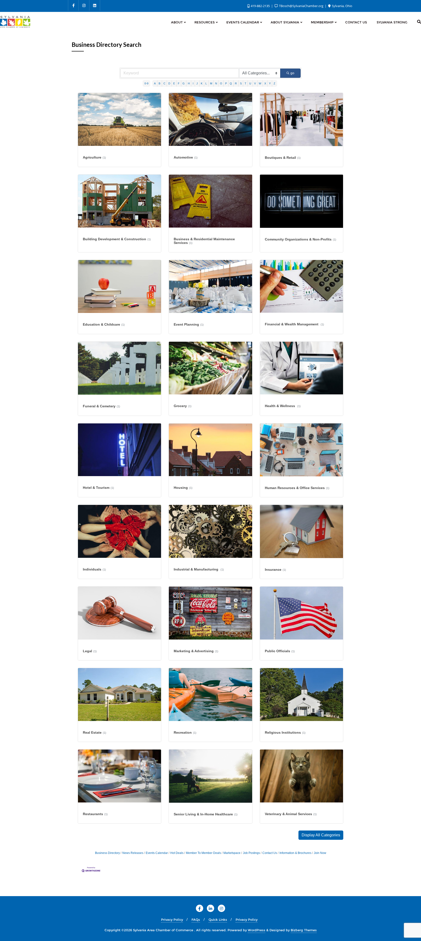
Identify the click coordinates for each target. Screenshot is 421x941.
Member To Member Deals (203, 853)
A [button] (155, 83)
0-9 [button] (146, 83)
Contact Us (269, 853)
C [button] (164, 83)
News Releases (132, 853)
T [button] (245, 83)
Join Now (320, 853)
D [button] (169, 83)
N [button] (216, 83)
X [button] (265, 83)
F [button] (179, 83)
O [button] (221, 83)
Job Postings (251, 853)
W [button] (260, 83)
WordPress (256, 930)
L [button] (206, 83)
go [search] (292, 73)
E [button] (174, 83)
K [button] (201, 83)
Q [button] (231, 83)
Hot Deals (176, 853)
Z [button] (274, 83)
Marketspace (231, 853)
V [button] (255, 83)
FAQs (195, 919)
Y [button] (270, 83)
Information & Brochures (295, 853)
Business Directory (107, 853)
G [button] (183, 83)
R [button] (236, 83)
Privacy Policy (172, 919)
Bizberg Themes (304, 930)
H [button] (189, 83)
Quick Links (218, 919)
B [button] (159, 83)
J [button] (197, 83)
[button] (320, 835)
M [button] (211, 83)
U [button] (250, 83)
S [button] (241, 83)
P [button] (226, 83)
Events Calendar (157, 853)
